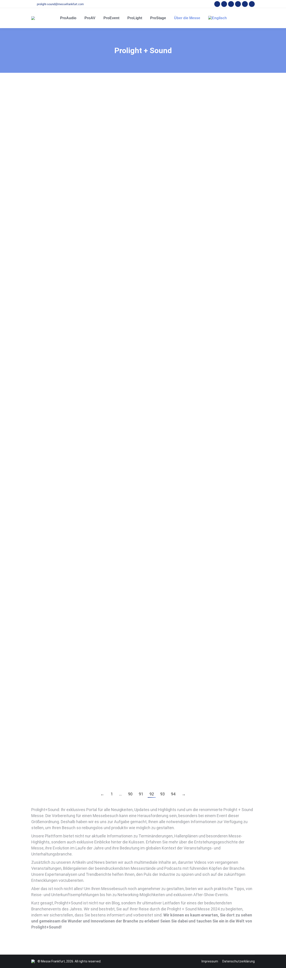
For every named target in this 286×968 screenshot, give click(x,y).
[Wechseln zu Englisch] (217, 18)
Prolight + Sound (72, 111)
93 (162, 794)
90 (130, 794)
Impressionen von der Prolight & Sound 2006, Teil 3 (87, 765)
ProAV (55, 111)
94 (173, 794)
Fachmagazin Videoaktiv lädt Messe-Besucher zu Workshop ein (99, 542)
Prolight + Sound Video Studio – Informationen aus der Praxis (97, 653)
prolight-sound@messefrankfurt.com (60, 4)
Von (113, 111)
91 (141, 794)
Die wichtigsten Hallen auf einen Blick (73, 159)
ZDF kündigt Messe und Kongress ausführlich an (84, 440)
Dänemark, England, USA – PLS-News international (86, 326)
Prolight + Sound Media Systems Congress (79, 598)
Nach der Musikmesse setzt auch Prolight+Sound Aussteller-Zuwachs (106, 103)
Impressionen (47, 772)
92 (151, 794)
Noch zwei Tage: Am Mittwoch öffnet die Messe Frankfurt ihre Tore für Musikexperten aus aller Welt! (137, 264)
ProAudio (43, 111)
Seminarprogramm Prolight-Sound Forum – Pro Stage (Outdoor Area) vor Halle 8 (117, 709)
